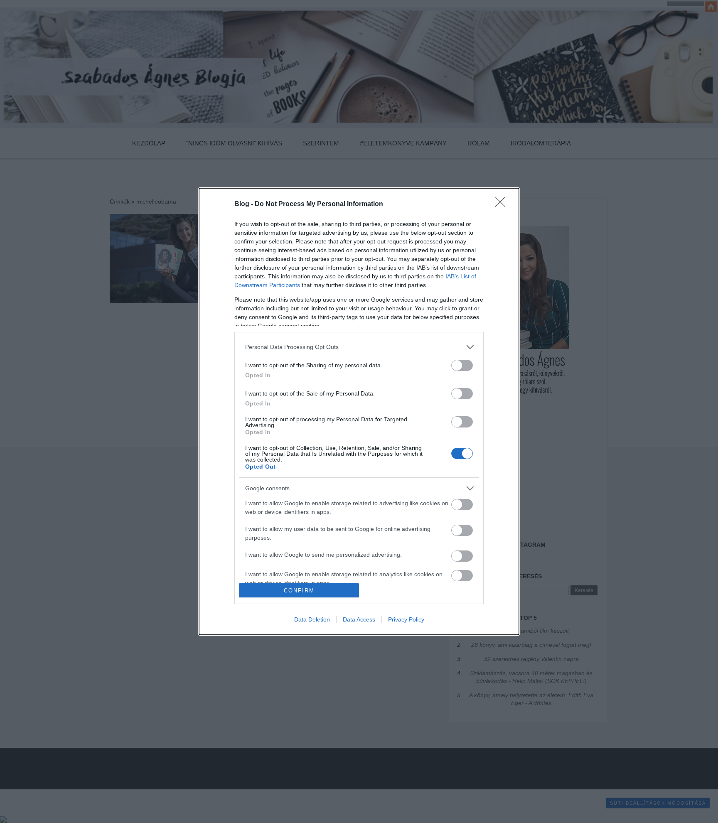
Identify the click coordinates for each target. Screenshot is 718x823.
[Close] (503, 204)
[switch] (462, 365)
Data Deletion (312, 619)
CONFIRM (299, 590)
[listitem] (359, 347)
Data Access (359, 619)
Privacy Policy (406, 619)
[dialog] (359, 411)
